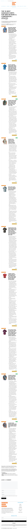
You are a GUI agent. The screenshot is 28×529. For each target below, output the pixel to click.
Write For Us (20, 512)
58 (16, 525)
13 (7, 524)
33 (22, 524)
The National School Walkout (7, 528)
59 (17, 525)
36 (24, 524)
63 (20, 525)
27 (17, 524)
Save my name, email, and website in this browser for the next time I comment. (9, 496)
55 (14, 525)
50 (10, 525)
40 (2, 525)
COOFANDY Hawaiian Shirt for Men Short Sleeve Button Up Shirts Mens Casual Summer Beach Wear (12, 377)
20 (12, 524)
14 (8, 524)
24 (15, 524)
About (20, 504)
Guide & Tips (21, 6)
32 (21, 524)
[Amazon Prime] (16, 59)
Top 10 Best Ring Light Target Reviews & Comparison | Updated (8, 474)
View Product (14, 60)
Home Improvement (13, 6)
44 (5, 525)
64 (21, 525)
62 (19, 525)
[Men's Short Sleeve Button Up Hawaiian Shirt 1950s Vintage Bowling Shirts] (5, 189)
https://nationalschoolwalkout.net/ (7, 508)
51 (11, 525)
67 (23, 525)
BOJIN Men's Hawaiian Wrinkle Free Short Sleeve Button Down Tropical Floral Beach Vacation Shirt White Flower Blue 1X (12, 30)
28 (18, 524)
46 (7, 525)
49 (9, 525)
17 (10, 524)
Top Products (3, 472)
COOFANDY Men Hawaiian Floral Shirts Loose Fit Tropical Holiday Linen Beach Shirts (11, 141)
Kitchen (18, 6)
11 (6, 524)
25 (16, 524)
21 (13, 524)
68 (24, 525)
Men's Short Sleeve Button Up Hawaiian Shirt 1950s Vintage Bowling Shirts (12, 188)
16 (9, 524)
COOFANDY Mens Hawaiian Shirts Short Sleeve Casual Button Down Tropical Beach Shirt (12, 425)
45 (6, 525)
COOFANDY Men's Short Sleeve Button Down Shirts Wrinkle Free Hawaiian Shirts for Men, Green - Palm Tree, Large (12, 103)
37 (25, 524)
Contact (20, 510)
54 (13, 525)
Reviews (8, 6)
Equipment (20, 507)
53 (12, 525)
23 (14, 524)
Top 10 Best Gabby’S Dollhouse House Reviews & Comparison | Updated (9, 475)
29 (19, 524)
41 (3, 525)
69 (25, 525)
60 (18, 525)
